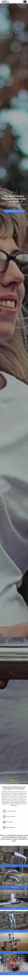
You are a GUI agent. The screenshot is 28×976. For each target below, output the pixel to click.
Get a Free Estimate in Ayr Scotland (14, 211)
